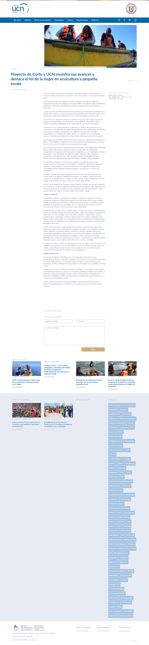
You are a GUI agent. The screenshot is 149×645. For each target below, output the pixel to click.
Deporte (112, 468)
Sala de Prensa (82, 20)
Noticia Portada (115, 539)
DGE (121, 472)
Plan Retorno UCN (121, 553)
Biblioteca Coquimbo (127, 418)
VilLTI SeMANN (115, 611)
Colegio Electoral (115, 441)
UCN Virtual (126, 602)
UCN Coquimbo (126, 598)
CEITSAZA (113, 427)
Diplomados (113, 477)
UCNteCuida (114, 602)
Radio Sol (95, 20)
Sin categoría (114, 580)
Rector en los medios (42, 20)
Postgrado (124, 557)
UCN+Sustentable (116, 589)
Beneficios (127, 414)
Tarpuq (124, 580)
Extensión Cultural (116, 504)
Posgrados (113, 557)
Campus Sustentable (117, 423)
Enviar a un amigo (127, 96)
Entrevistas (129, 495)
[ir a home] (20, 8)
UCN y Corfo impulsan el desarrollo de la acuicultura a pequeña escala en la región (26, 382)
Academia (118, 405)
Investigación (114, 535)
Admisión (123, 410)
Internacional (125, 531)
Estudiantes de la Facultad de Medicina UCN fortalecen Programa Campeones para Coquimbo (58, 424)
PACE (111, 544)
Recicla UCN (114, 566)
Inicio (19, 20)
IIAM (119, 526)
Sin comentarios (17, 387)
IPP (123, 535)
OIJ (134, 539)
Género (112, 522)
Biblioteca (113, 418)
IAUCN (112, 526)
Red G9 (130, 571)
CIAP (132, 427)
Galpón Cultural (123, 517)
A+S (110, 405)
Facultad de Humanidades (119, 508)
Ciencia (112, 432)
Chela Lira (123, 427)
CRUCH (112, 454)
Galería (70, 20)
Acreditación (130, 405)
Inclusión (126, 526)
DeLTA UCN (129, 463)
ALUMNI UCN (114, 414)
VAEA (119, 607)
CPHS (127, 450)
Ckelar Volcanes (115, 436)
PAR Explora (121, 544)
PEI (110, 553)
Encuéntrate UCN (116, 495)
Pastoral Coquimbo (116, 548)
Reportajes (113, 575)
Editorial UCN (114, 486)
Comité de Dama (115, 445)
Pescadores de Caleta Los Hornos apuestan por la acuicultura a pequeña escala (89, 382)
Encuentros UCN (115, 490)
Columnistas (59, 20)
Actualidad (113, 410)
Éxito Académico (125, 616)
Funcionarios (129, 513)
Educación (126, 486)
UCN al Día (113, 598)
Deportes (121, 468)
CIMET (120, 432)
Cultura (112, 463)
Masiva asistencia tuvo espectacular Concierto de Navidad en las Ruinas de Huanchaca (26, 424)
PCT (128, 548)
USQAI (112, 607)
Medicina (130, 535)
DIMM (128, 472)
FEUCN (112, 513)
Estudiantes (113, 499)
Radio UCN (123, 562)
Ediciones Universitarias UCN (120, 481)
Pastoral (131, 544)
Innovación (113, 531)
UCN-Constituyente (117, 593)
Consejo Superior (115, 450)
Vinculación (128, 611)
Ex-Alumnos (125, 499)
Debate (120, 463)
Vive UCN (113, 616)
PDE (133, 548)
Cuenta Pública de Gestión (119, 459)
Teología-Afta (114, 584)
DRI (122, 477)
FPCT (119, 513)
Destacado (113, 472)
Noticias (28, 20)
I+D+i (128, 522)
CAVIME (130, 423)
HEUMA (120, 522)
